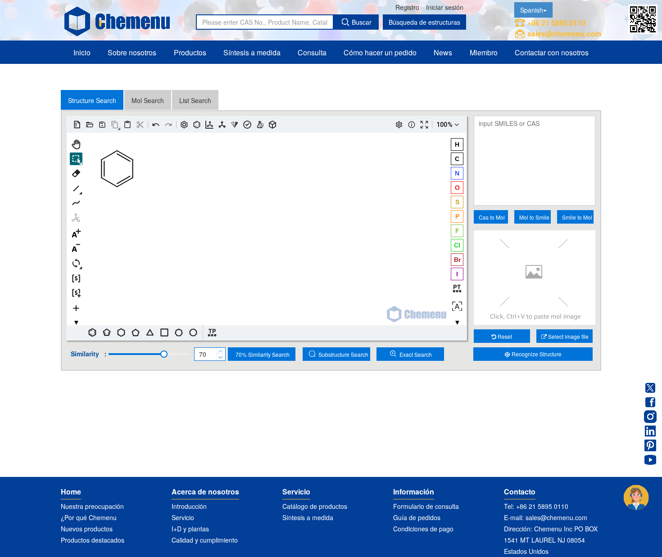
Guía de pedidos (416, 517)
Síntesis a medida (252, 52)
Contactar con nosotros (552, 52)
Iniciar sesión (444, 7)
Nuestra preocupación (92, 506)
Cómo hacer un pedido (380, 52)
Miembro (484, 52)
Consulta (312, 52)
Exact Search (415, 354)
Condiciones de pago (423, 528)
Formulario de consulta (426, 506)
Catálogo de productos (314, 506)
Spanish (531, 9)
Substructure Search (343, 354)
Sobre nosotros (132, 52)
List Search (195, 100)
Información (413, 491)
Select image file (568, 336)
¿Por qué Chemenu (89, 517)
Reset (504, 336)
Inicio (82, 52)
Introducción (189, 506)
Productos (190, 52)
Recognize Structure (536, 354)
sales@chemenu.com (564, 33)
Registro (407, 7)
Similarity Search (263, 354)
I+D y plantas (190, 528)
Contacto (519, 491)
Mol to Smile (534, 217)
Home (71, 491)
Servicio (183, 517)
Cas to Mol (492, 217)
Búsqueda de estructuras (424, 22)
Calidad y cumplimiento (205, 539)
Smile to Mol (577, 217)
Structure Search (92, 100)
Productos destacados (92, 539)
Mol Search (147, 100)
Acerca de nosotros (205, 491)
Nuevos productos (87, 528)
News (443, 52)
